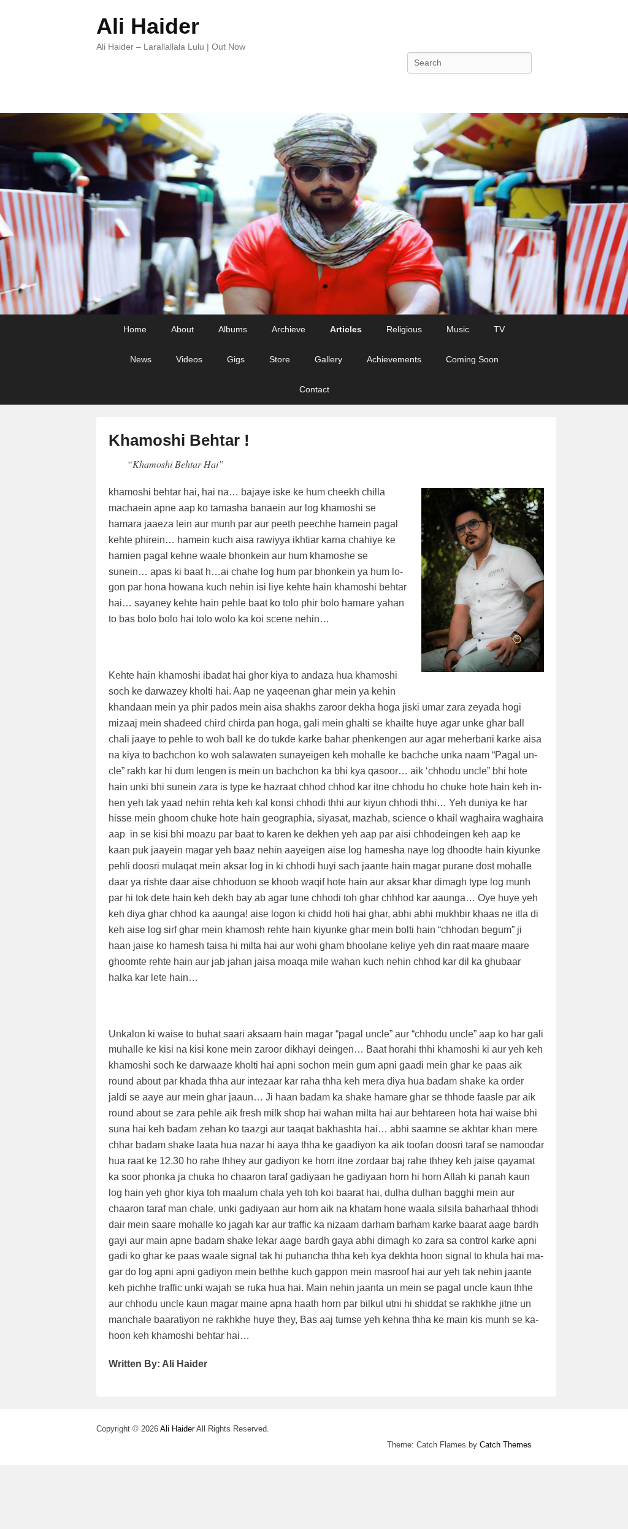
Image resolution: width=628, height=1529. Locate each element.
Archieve (288, 329)
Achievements (394, 359)
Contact (314, 389)
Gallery (328, 359)
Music (457, 329)
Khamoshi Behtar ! (179, 440)
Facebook (494, 90)
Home (135, 329)
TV (499, 329)
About (182, 329)
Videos (189, 359)
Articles (346, 329)
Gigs (236, 359)
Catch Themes (506, 1444)
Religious (404, 329)
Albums (232, 329)
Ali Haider (147, 26)
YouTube (521, 90)
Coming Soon (472, 359)
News (140, 359)
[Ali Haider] (314, 214)
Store (279, 359)
